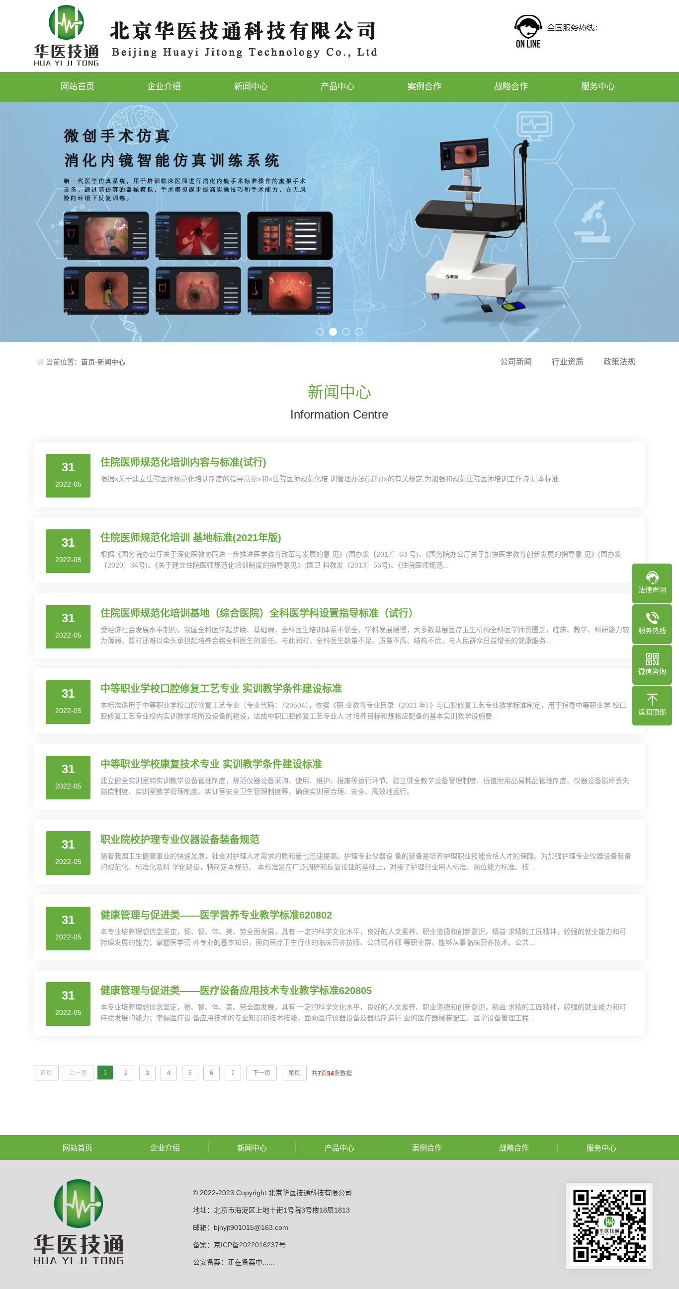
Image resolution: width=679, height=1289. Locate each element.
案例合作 (424, 86)
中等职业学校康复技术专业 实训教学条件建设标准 (211, 764)
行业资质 (568, 362)
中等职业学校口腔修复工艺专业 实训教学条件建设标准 (221, 688)
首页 (88, 362)
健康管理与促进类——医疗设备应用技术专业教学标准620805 (236, 990)
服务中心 (598, 86)
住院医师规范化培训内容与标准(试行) (183, 462)
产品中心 (337, 86)
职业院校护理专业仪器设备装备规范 (179, 839)
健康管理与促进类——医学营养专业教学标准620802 (216, 915)
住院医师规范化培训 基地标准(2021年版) (190, 537)
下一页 (261, 1073)
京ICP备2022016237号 (250, 1245)
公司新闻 (516, 362)
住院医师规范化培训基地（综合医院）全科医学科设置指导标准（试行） (259, 613)
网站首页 (77, 86)
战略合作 (511, 86)
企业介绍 (164, 86)
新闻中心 (251, 86)
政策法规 (619, 362)
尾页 (294, 1073)
